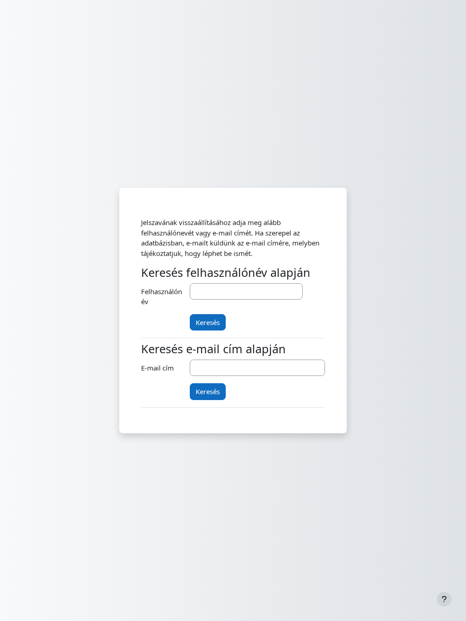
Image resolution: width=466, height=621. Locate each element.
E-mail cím (157, 367)
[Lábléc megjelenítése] (444, 599)
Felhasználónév (161, 296)
